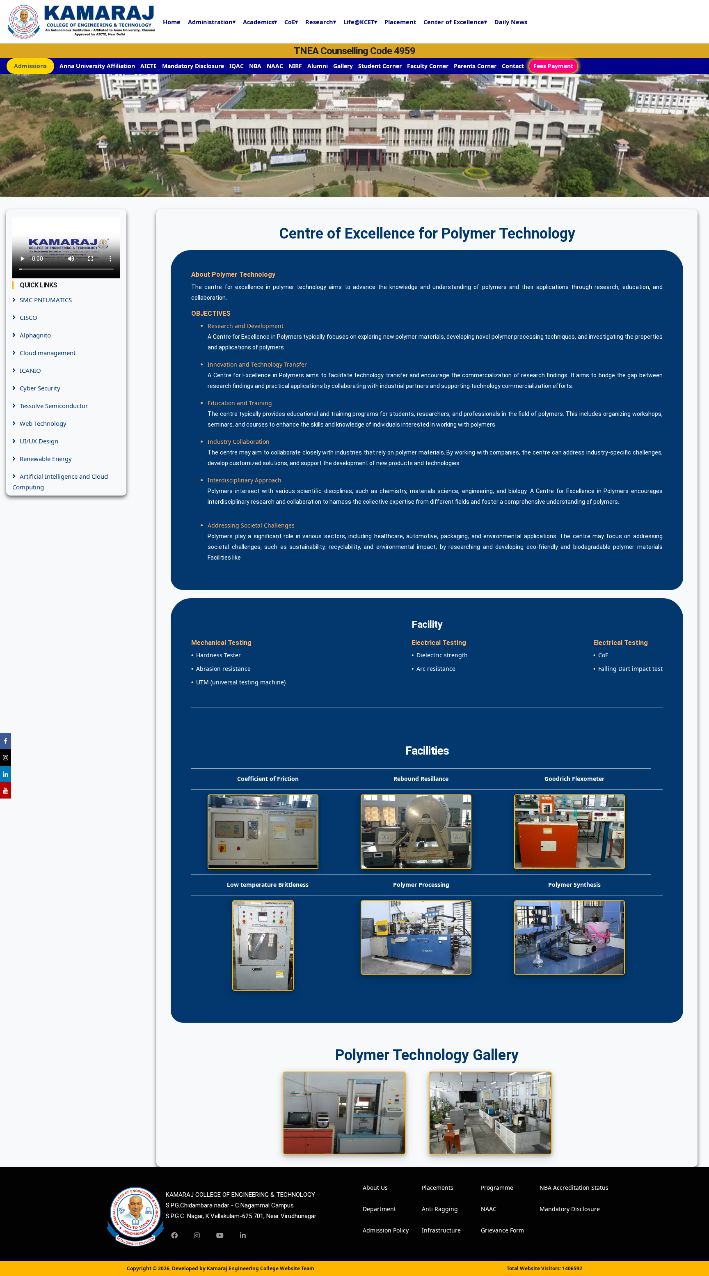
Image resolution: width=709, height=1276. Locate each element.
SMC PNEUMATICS (46, 300)
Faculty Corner (427, 66)
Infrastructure (433, 1230)
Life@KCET (360, 22)
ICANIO (30, 370)
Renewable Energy (46, 458)
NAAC (275, 66)
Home (172, 22)
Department (374, 1209)
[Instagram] (197, 1235)
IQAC (236, 66)
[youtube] (220, 1235)
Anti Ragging (433, 1209)
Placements (433, 1187)
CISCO (28, 317)
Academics (260, 22)
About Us (374, 1187)
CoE (291, 22)
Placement (400, 22)
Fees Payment (553, 66)
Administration (212, 22)
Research (320, 22)
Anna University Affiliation (97, 66)
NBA (255, 66)
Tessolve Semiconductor (54, 406)
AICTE (148, 66)
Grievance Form (492, 1230)
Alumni (317, 66)
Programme (492, 1187)
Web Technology (43, 423)
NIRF (295, 66)
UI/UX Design (39, 441)
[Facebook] (174, 1235)
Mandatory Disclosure (193, 66)
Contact (513, 66)
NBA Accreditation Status (551, 1187)
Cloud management (47, 353)
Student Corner (380, 66)
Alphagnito (35, 335)
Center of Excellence (455, 22)
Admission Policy (374, 1230)
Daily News (510, 22)
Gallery (343, 66)
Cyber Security (40, 388)
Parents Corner (475, 66)
